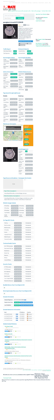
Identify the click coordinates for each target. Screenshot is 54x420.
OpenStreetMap (15, 140)
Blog (50, 2)
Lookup (20, 18)
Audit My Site (39, 20)
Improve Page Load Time (16, 2)
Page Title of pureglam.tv (10, 191)
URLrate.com (49, 370)
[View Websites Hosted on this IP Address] (25, 130)
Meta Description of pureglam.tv (12, 195)
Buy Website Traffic (40, 43)
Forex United (39, 44)
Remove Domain (41, 2)
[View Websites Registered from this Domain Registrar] (25, 299)
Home (10, 2)
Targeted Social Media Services (43, 46)
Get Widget (22, 45)
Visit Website (22, 43)
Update (29, 43)
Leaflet (9, 140)
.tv (21, 31)
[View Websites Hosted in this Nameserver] (17, 314)
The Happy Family (9, 326)
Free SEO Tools (35, 2)
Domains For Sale (24, 2)
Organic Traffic (41, 39)
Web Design (30, 2)
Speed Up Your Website (41, 14)
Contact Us (46, 2)
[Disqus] (26, 401)
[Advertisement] (43, 29)
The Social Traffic (7, 377)
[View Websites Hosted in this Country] (29, 134)
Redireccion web (8, 333)
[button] (13, 132)
